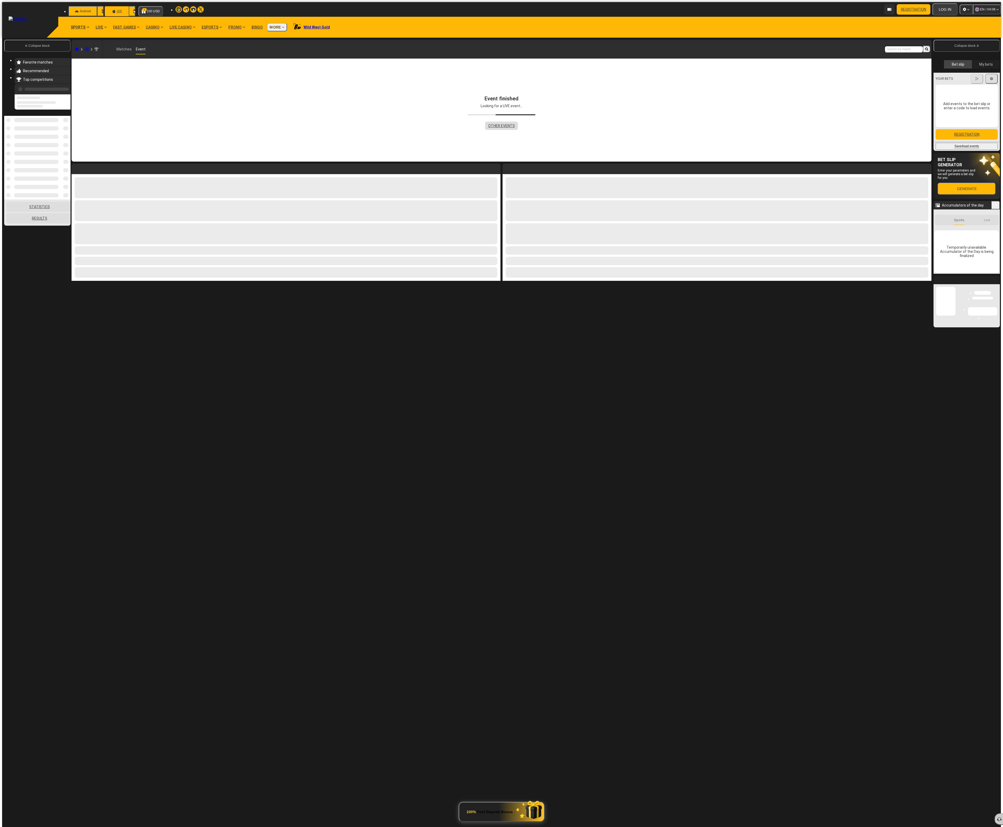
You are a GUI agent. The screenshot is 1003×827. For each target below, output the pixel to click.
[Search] (926, 49)
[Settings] (966, 9)
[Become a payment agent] (889, 9)
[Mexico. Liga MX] (96, 49)
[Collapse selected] (59, 142)
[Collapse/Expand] (995, 249)
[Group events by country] (66, 142)
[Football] (87, 49)
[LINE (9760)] (77, 49)
